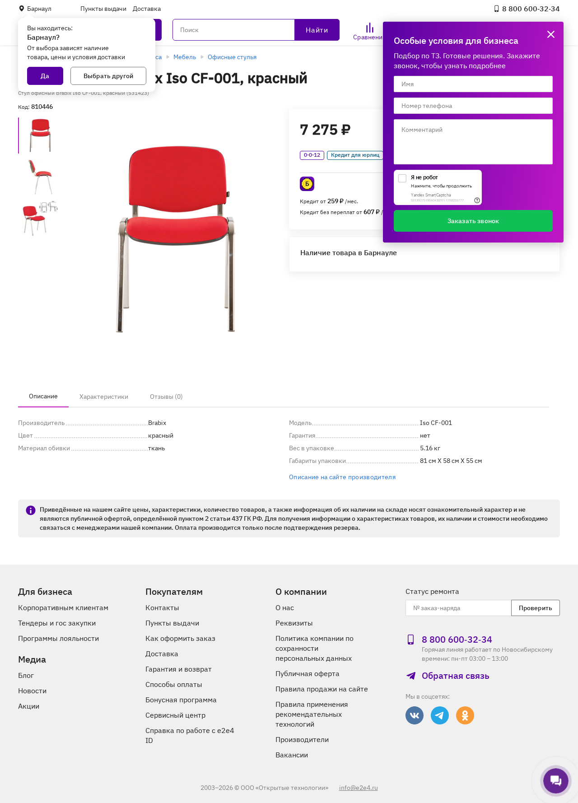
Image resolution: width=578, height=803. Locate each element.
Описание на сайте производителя (342, 477)
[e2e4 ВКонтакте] (415, 715)
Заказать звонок (473, 221)
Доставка (147, 9)
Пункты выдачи (103, 9)
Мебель (184, 57)
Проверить (535, 608)
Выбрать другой (108, 76)
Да (45, 76)
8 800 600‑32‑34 (531, 8)
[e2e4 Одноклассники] (465, 715)
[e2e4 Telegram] (440, 715)
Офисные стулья (232, 57)
